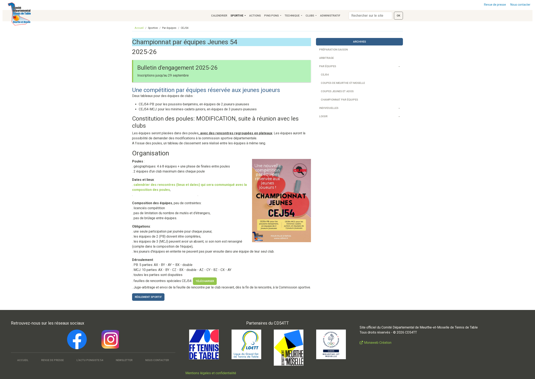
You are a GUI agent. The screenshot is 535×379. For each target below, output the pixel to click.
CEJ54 (325, 74)
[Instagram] (109, 339)
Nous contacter (520, 4)
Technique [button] (292, 15)
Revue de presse (495, 4)
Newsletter (124, 360)
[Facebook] (77, 339)
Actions (255, 15)
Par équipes (327, 66)
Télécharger (205, 281)
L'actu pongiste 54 (89, 360)
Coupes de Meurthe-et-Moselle (343, 82)
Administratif (330, 15)
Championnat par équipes (339, 99)
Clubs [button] (310, 15)
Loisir (323, 116)
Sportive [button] (237, 15)
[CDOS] (331, 344)
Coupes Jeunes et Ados (337, 91)
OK (398, 15)
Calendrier (219, 15)
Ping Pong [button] (271, 15)
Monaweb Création (377, 343)
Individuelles (328, 108)
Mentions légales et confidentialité (210, 373)
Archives (359, 41)
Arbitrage (326, 57)
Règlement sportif (148, 296)
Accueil (139, 27)
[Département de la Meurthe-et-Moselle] (288, 348)
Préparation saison (333, 49)
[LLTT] (246, 344)
